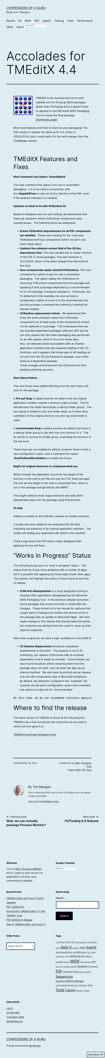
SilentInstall (83, 985)
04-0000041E (60, 942)
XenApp (86, 990)
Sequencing (64, 976)
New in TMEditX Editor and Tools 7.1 (25, 924)
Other (9, 27)
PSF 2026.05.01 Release (19, 920)
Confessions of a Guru (26, 8)
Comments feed (15, 1017)
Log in (9, 1008)
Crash (67, 956)
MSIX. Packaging (85, 962)
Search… (60, 898)
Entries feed (12, 1012)
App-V (66, 947)
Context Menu (60, 956)
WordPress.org (14, 1021)
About (20, 27)
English (31, 25)
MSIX (28, 20)
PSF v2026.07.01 (15, 907)
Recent (10, 20)
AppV (83, 947)
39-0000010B (92, 942)
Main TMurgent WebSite (28, 869)
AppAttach (75, 948)
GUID (83, 956)
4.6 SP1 (68, 942)
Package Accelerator (70, 966)
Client (93, 952)
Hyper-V (89, 956)
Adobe (58, 948)
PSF (36, 20)
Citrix (89, 952)
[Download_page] (46, 119)
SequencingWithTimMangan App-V (67, 985)
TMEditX (90, 985)
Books (84, 952)
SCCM (75, 972)
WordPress (34, 1045)
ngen (57, 966)
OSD (61, 966)
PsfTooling (67, 972)
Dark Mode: (93, 1054)
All (19, 20)
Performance (85, 20)
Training (59, 20)
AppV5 (47, 20)
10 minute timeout (81, 942)
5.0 (73, 942)
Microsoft (67, 962)
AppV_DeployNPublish (64, 952)
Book (78, 952)
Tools (70, 20)
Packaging (86, 763)
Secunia (81, 972)
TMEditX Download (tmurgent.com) (34, 734)
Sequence (88, 972)
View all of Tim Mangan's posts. (43, 801)
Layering (59, 962)
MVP (94, 962)
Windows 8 (79, 990)
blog (74, 952)
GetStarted (75, 956)
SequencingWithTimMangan (70, 981)
